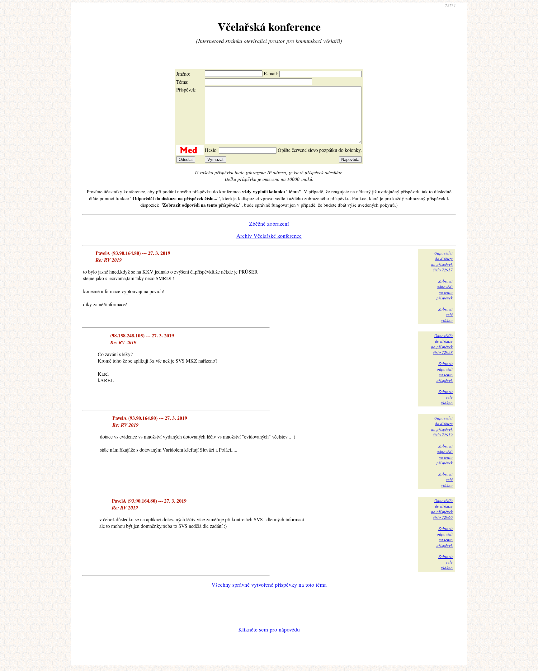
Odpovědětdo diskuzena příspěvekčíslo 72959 (442, 426)
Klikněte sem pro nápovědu (269, 629)
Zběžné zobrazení (269, 223)
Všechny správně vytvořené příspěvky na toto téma (269, 584)
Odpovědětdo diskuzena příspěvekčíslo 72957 (442, 261)
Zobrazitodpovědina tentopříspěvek (445, 289)
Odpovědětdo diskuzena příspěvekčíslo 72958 (442, 344)
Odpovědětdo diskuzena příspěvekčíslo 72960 (442, 509)
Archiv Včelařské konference (269, 235)
